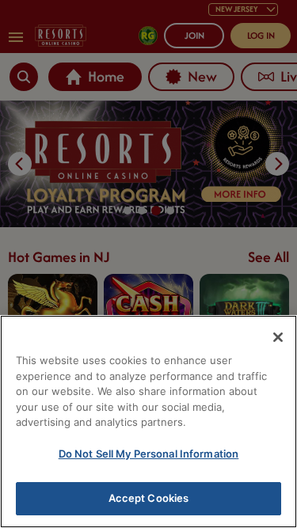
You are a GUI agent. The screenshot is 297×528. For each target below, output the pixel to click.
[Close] (278, 337)
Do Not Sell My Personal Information (149, 453)
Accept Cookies (149, 498)
